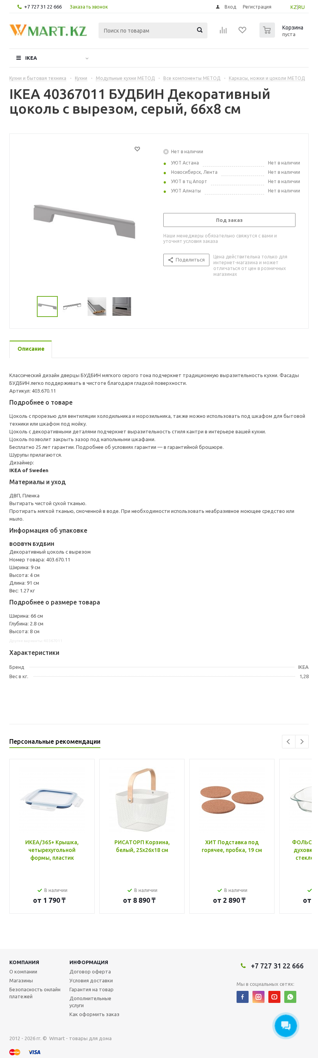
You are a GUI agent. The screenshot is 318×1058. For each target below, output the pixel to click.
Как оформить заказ (94, 1014)
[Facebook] (243, 997)
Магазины (21, 980)
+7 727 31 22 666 (43, 6)
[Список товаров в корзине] (282, 35)
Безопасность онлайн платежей (34, 993)
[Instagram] (258, 997)
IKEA (31, 58)
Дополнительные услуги (90, 1002)
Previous (288, 741)
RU (301, 7)
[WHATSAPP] (290, 997)
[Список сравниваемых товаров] (223, 32)
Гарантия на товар (91, 989)
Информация (88, 962)
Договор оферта (90, 971)
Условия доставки (91, 980)
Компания (24, 962)
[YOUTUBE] (274, 997)
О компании (23, 971)
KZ (293, 7)
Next (302, 741)
